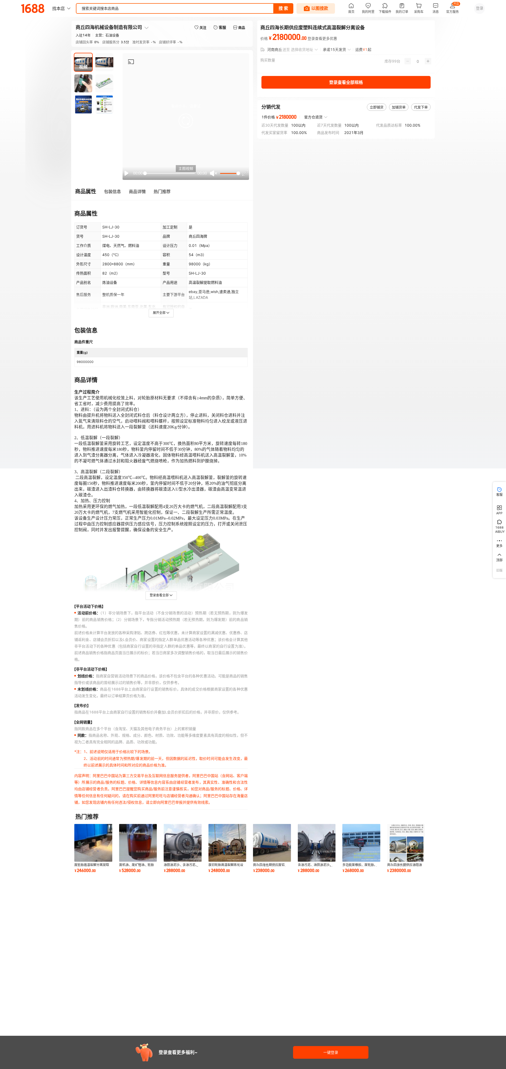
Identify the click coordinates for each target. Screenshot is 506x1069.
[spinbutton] (417, 61)
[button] (186, 121)
